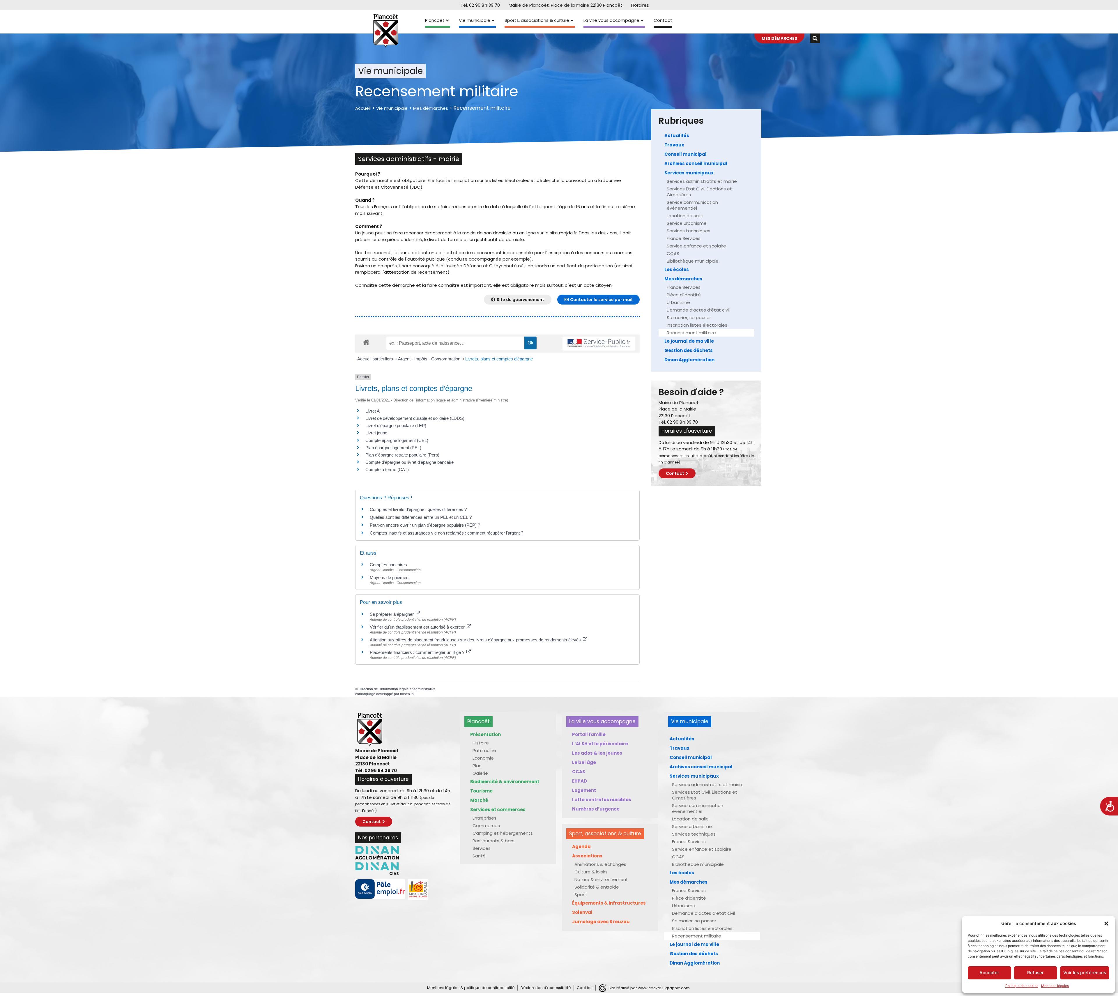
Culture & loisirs (591, 872)
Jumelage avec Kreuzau (601, 922)
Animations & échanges (600, 864)
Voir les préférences (1084, 972)
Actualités (676, 135)
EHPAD (579, 781)
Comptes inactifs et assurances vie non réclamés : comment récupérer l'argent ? (446, 532)
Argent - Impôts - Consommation (429, 358)
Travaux (674, 145)
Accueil (363, 108)
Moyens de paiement (390, 577)
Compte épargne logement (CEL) (396, 440)
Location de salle (685, 216)
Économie (483, 758)
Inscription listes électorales (697, 325)
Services (482, 848)
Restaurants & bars (493, 841)
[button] (1106, 923)
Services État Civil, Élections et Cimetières (699, 192)
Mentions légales (1055, 985)
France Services (683, 238)
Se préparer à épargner (392, 614)
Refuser (1035, 972)
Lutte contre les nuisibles (601, 800)
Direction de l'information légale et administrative (397, 689)
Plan (477, 766)
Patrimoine (484, 750)
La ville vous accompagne (611, 20)
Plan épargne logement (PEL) (393, 447)
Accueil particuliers (375, 358)
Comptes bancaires (388, 564)
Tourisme (481, 791)
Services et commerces (498, 809)
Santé (479, 856)
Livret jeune (376, 432)
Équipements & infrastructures (609, 903)
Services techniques (688, 231)
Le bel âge (584, 762)
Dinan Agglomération (689, 360)
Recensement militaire (691, 333)
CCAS (673, 253)
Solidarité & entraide (596, 887)
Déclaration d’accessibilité (546, 987)
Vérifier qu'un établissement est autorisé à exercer (418, 627)
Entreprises (484, 818)
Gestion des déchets (688, 350)
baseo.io (407, 694)
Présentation (485, 734)
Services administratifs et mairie (702, 181)
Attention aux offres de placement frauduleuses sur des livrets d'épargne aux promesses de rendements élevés (476, 639)
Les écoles (676, 269)
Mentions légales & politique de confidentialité (471, 987)
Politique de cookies (1021, 985)
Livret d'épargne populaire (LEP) (395, 425)
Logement (584, 790)
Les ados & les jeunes (597, 753)
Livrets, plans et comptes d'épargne (499, 358)
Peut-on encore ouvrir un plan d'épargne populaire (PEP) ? (425, 525)
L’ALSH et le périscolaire (600, 744)
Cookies (584, 987)
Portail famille (589, 734)
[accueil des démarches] (366, 342)
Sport (580, 894)
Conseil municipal (685, 154)
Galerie (480, 773)
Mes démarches (430, 108)
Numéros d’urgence (596, 809)
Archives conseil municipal (695, 163)
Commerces (486, 825)
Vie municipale (474, 20)
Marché (479, 800)
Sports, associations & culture (537, 20)
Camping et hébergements (503, 833)
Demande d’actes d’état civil (698, 310)
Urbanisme (678, 302)
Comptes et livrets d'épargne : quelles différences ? (418, 509)
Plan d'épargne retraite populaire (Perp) (402, 454)
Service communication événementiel (692, 205)
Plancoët (435, 20)
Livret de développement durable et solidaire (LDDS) (414, 418)
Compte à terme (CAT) (387, 469)
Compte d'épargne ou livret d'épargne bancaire (409, 462)
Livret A (372, 410)
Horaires (640, 5)
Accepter (989, 972)
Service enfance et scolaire (696, 246)
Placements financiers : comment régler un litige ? (418, 652)
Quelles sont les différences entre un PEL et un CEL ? (421, 517)
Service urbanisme (687, 223)
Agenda (581, 846)
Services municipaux (689, 173)
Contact (663, 20)
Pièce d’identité (684, 295)
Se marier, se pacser (689, 317)
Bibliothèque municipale (693, 261)
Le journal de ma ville (689, 341)
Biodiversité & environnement (504, 782)
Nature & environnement (601, 879)
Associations (587, 856)
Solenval (582, 912)
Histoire (481, 743)
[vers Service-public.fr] (598, 344)
